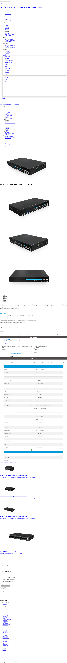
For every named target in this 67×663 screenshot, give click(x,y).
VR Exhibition (2, 4)
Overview (4, 101)
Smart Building (5, 632)
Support (4, 98)
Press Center (5, 635)
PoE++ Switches (7, 113)
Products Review (5, 636)
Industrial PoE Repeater (8, 114)
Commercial (7, 27)
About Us (4, 649)
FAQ (37, 99)
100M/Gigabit (7, 28)
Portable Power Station (6, 624)
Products (4, 104)
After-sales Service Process (21, 99)
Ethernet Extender (5, 617)
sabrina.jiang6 (8, 581)
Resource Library (5, 637)
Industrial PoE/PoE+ (8, 14)
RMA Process (5, 642)
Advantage (11, 101)
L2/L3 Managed (7, 25)
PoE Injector (7, 18)
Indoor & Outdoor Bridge (9, 39)
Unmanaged (7, 24)
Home (1, 104)
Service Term (28, 99)
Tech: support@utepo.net (7, 565)
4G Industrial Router (8, 41)
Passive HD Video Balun (7, 619)
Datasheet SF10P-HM (12, 462)
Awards (14, 101)
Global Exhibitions (6, 638)
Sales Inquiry (2, 584)
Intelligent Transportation (7, 628)
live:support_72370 (9, 575)
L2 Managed (7, 123)
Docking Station (5, 625)
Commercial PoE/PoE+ (8, 15)
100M (6, 128)
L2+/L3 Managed (12, 123)
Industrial (6, 26)
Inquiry (21, 101)
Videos (4, 639)
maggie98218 (9, 577)
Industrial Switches (6, 614)
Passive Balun (7, 33)
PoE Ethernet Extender (8, 17)
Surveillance (5, 631)
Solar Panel (6, 46)
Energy (4, 629)
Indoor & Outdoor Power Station (10, 45)
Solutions (4, 55)
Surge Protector (7, 53)
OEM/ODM (5, 99)
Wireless (4, 618)
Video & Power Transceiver (9, 34)
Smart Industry (5, 627)
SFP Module (7, 51)
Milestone (7, 101)
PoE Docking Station (8, 20)
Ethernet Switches (5, 615)
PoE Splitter (7, 19)
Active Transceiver (8, 35)
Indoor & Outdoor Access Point (10, 40)
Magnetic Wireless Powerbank (10, 47)
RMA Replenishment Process (12, 99)
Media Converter (7, 52)
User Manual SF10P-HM (4, 462)
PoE (6, 104)
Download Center (33, 99)
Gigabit (8, 128)
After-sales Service (6, 643)
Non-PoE (7, 121)
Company (4, 648)
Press (3, 76)
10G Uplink (7, 29)
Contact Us (18, 101)
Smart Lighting (5, 630)
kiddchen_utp (8, 579)
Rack (5, 54)
